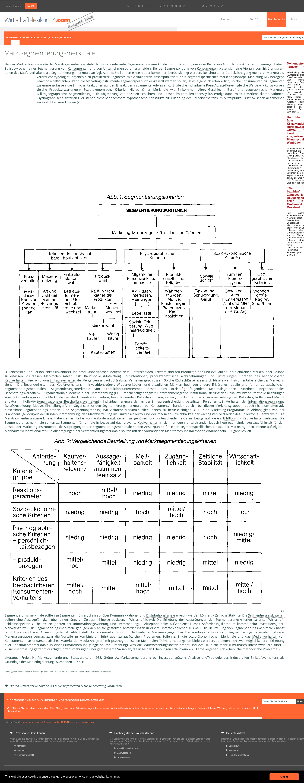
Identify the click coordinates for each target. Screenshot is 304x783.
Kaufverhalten (15, 380)
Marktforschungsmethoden (185, 431)
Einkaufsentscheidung (93, 397)
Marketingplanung (40, 662)
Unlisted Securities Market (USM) (51, 722)
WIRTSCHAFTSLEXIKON (26, 37)
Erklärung (178, 98)
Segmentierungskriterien (266, 615)
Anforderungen (134, 628)
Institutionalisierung (205, 393)
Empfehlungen (13, 6)
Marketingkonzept (233, 77)
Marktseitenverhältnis (100, 671)
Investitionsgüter (100, 384)
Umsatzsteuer (123, 757)
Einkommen (186, 89)
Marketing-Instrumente (103, 81)
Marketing (218, 410)
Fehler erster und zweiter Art (81, 722)
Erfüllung (229, 418)
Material (67, 640)
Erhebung (170, 619)
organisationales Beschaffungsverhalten (68, 401)
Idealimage (28, 722)
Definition (21, 750)
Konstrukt (155, 98)
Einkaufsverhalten (63, 380)
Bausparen (233, 750)
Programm (235, 410)
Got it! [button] (284, 776)
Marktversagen (123, 753)
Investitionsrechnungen (127, 748)
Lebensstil (16, 372)
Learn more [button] (113, 776)
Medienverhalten (264, 636)
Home (225, 19)
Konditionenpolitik (25, 755)
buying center (164, 397)
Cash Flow (233, 746)
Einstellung (225, 376)
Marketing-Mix (258, 77)
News (293, 19)
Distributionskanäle (160, 615)
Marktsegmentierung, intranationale (50, 671)
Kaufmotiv (91, 376)
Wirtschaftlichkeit (142, 619)
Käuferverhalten (32, 72)
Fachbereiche (276, 19)
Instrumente (47, 427)
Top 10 (254, 19)
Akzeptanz (151, 624)
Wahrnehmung (191, 376)
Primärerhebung (172, 640)
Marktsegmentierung (53, 657)
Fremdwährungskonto (238, 755)
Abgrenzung (110, 94)
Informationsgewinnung (266, 401)
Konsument (76, 68)
